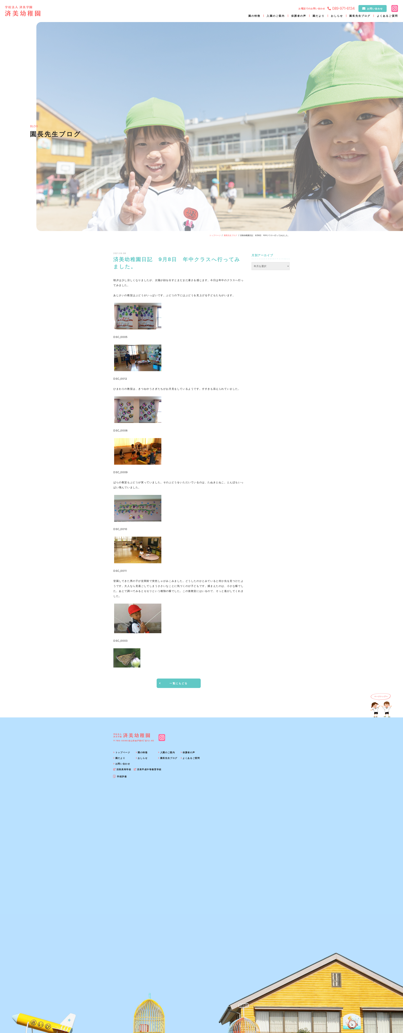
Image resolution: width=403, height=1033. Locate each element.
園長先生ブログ (359, 15)
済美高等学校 (123, 769)
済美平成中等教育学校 (149, 769)
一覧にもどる (179, 683)
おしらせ (337, 15)
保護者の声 (298, 15)
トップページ (215, 235)
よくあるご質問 (387, 15)
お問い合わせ (375, 8)
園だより (319, 15)
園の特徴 (254, 15)
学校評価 (122, 776)
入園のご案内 (276, 15)
